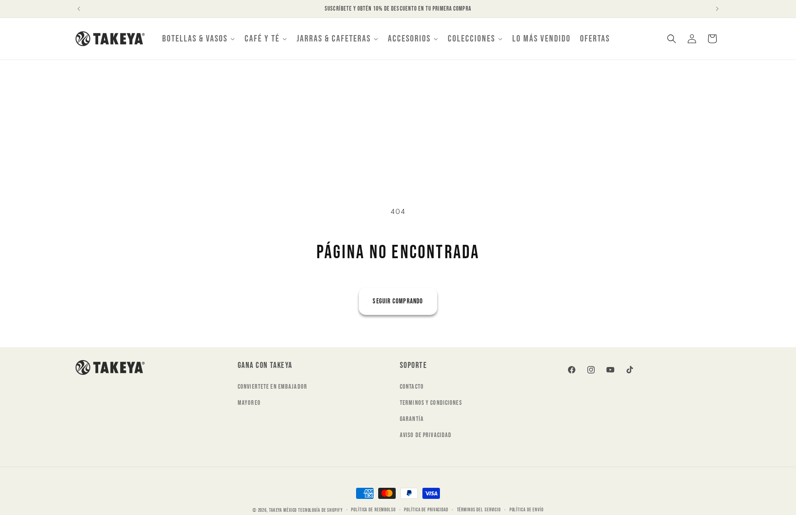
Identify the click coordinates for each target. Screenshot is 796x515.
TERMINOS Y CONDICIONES (431, 403)
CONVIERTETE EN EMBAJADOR (272, 387)
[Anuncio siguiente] (717, 9)
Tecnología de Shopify (320, 510)
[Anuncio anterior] (79, 9)
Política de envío (526, 510)
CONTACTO (412, 387)
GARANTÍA (412, 419)
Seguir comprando (398, 301)
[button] (671, 39)
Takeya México (283, 510)
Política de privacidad (426, 510)
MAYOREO (249, 403)
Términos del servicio (479, 510)
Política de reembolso (373, 510)
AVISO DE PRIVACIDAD (425, 435)
